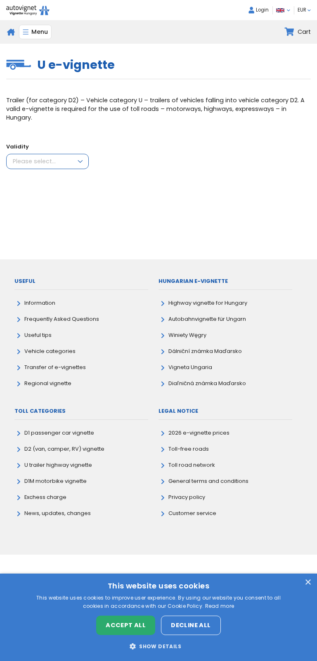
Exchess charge (45, 497)
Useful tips (38, 335)
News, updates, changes (57, 513)
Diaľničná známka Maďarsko (207, 383)
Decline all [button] (191, 625)
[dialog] (158, 617)
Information (39, 303)
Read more (219, 605)
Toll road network (191, 465)
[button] (158, 646)
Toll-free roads (188, 449)
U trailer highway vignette (58, 465)
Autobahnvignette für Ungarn (207, 319)
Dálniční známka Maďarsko (205, 351)
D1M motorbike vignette (55, 481)
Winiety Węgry (187, 335)
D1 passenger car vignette (59, 433)
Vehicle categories (50, 351)
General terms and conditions (208, 481)
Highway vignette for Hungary (207, 303)
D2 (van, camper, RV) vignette (64, 449)
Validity (17, 147)
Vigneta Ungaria (190, 367)
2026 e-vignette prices (198, 433)
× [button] (308, 582)
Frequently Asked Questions (61, 319)
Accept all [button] (126, 625)
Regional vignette (47, 383)
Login (262, 10)
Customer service (192, 513)
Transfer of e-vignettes (55, 367)
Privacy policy (186, 497)
